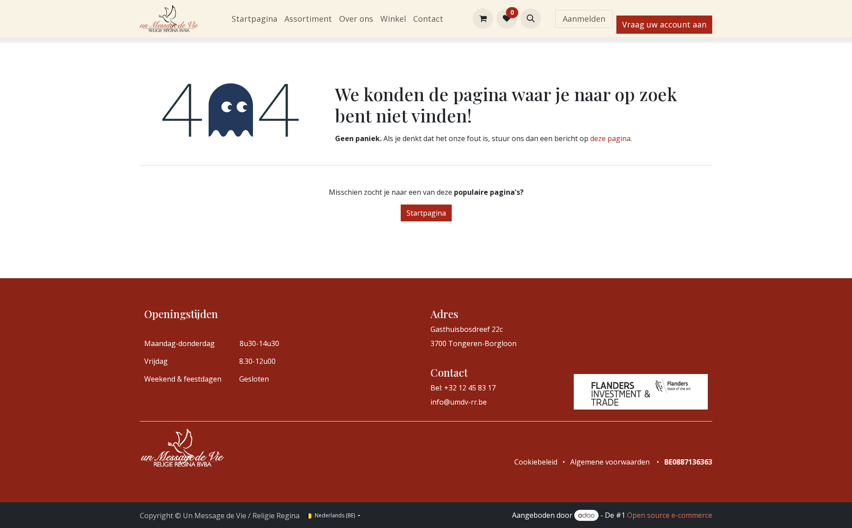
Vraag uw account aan (664, 24)
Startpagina (426, 213)
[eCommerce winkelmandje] (483, 18)
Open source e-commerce (669, 515)
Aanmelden (584, 18)
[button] (531, 18)
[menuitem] (254, 18)
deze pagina (610, 138)
